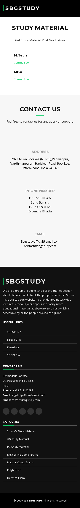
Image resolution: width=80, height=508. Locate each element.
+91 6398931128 (40, 207)
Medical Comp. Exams (20, 462)
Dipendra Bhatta (40, 211)
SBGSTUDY (22, 8)
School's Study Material (21, 431)
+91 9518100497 (40, 198)
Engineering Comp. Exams (22, 454)
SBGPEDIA (13, 355)
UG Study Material (18, 439)
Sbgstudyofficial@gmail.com (40, 241)
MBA (18, 72)
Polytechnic (14, 470)
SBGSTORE (14, 339)
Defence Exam (16, 478)
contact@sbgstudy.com (40, 246)
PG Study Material (18, 447)
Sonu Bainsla (40, 202)
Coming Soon (22, 62)
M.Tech (20, 55)
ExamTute (13, 347)
